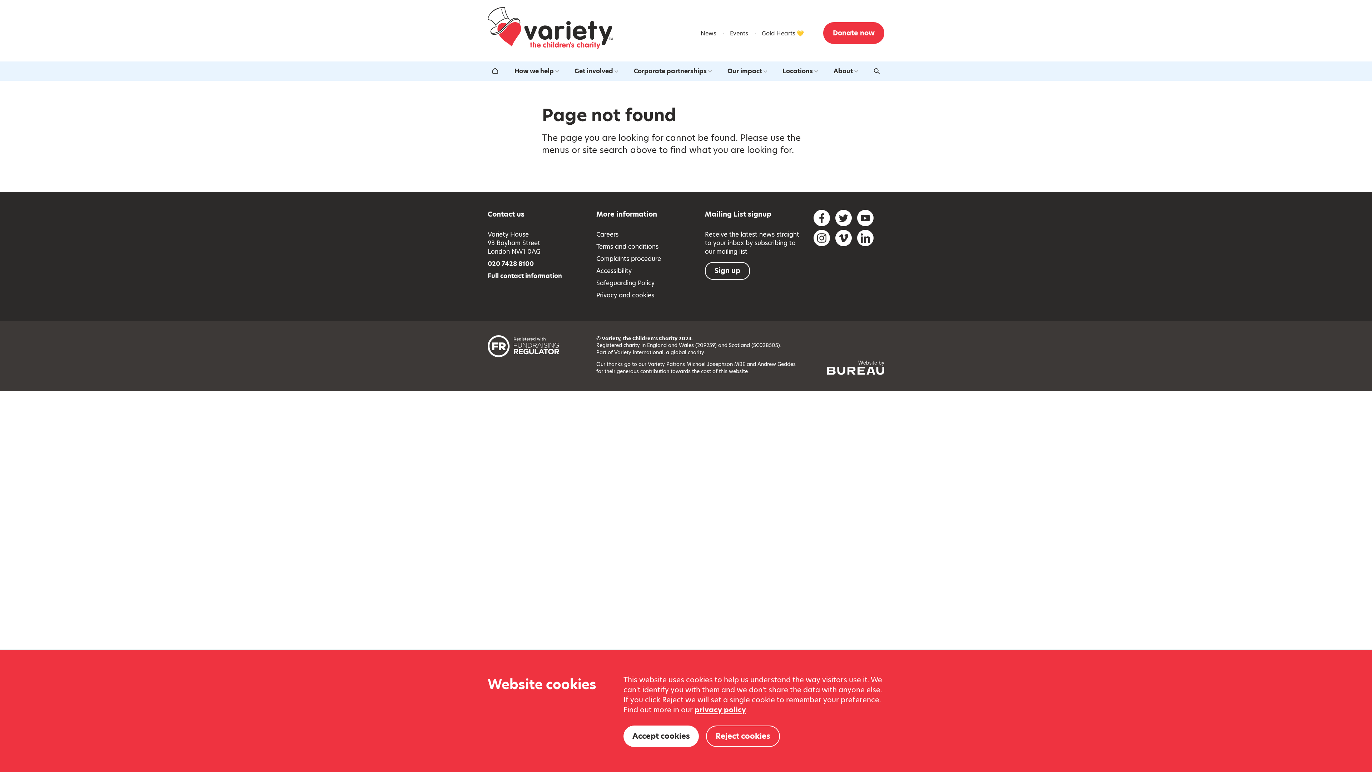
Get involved (594, 71)
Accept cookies (661, 736)
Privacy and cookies (625, 295)
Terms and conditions (627, 246)
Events (739, 33)
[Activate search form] (876, 71)
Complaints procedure (628, 258)
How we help (534, 71)
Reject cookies (743, 736)
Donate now (854, 33)
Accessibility (614, 271)
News (708, 33)
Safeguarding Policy (625, 283)
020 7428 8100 (511, 263)
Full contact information (525, 276)
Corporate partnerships (670, 71)
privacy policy (720, 710)
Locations (797, 71)
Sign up (727, 271)
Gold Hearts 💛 (783, 33)
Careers (607, 234)
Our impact (744, 71)
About (843, 71)
